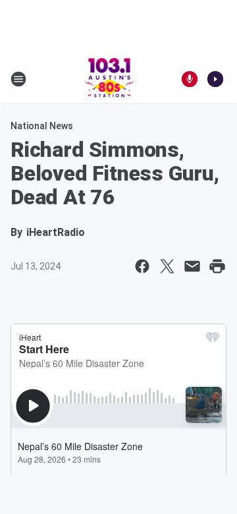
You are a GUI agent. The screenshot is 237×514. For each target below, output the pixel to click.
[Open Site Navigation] (18, 79)
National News (42, 126)
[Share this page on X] (167, 266)
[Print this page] (217, 266)
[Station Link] (110, 79)
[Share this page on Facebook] (142, 266)
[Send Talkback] (190, 79)
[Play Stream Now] (215, 79)
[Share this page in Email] (192, 266)
